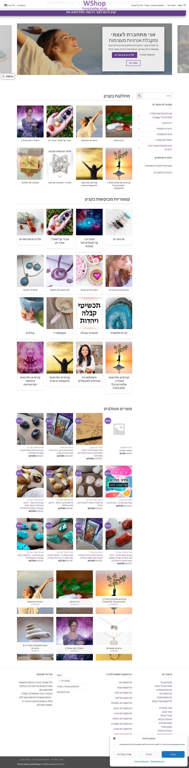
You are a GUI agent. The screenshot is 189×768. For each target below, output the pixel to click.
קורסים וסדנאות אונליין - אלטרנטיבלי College (160, 115)
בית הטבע (167, 122)
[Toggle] (139, 115)
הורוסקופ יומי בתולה (122, 718)
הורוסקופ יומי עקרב (122, 728)
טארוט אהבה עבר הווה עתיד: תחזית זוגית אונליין (60, 451)
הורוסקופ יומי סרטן (123, 708)
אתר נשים (167, 711)
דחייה (148, 754)
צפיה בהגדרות (124, 754)
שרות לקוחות (137, 5)
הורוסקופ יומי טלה (123, 692)
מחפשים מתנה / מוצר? (154, 5)
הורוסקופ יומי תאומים (121, 702)
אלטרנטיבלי (166, 682)
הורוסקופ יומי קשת (123, 734)
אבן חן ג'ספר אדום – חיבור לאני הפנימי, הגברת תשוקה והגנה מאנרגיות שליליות (120, 558)
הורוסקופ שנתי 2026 (162, 701)
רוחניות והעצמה (164, 128)
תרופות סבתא (165, 719)
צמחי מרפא (166, 715)
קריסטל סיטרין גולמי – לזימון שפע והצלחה (61, 504)
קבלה (173, 754)
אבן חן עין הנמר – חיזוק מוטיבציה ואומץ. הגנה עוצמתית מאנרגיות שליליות (32, 505)
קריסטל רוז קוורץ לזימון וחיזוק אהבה (90, 504)
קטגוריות (172, 5)
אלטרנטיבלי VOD (163, 686)
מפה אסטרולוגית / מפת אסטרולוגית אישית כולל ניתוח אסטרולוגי (90, 453)
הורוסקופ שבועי (164, 697)
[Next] (181, 49)
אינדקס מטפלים (164, 689)
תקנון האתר (166, 726)
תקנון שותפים (165, 722)
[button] (114, 738)
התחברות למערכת (163, 172)
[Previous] (7, 49)
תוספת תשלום (125, 450)
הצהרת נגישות (165, 730)
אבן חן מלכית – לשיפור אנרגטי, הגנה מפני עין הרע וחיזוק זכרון (60, 556)
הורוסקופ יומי (165, 693)
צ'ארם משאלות (164, 134)
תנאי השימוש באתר (157, 761)
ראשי (180, 5)
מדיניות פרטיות (164, 734)
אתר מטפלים (165, 707)
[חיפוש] (185, 5)
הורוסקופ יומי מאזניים (121, 723)
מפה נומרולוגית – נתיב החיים (119, 503)
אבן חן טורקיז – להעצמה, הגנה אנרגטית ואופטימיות (30, 556)
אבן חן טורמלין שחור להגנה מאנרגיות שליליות (32, 451)
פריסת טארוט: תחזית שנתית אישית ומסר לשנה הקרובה (90, 556)
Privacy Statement (142, 761)
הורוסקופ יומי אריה (123, 713)
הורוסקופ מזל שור (123, 697)
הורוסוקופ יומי (125, 682)
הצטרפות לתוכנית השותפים (158, 165)
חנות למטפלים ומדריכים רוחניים (160, 147)
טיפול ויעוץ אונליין (164, 139)
